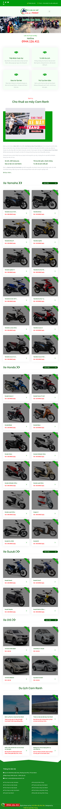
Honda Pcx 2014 (9, 541)
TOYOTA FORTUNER (10, 648)
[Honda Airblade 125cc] (16, 471)
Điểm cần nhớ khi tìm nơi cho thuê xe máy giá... (14, 748)
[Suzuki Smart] (16, 568)
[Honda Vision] (16, 442)
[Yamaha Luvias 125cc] (16, 315)
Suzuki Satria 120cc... (39, 609)
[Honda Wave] (45, 413)
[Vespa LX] (45, 500)
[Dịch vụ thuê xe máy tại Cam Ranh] (16, 705)
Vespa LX (35, 512)
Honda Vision (8, 454)
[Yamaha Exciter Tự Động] (45, 286)
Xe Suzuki (9, 551)
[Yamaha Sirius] (45, 199)
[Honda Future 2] (16, 384)
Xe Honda (9, 367)
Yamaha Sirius (37, 212)
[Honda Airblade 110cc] (45, 442)
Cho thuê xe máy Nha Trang (40, 790)
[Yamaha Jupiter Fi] (16, 257)
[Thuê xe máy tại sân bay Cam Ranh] (45, 705)
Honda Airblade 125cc (11, 483)
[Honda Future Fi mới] (45, 384)
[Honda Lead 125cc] (16, 500)
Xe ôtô (7, 619)
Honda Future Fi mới (39, 396)
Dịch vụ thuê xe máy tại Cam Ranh (14, 717)
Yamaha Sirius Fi (9, 241)
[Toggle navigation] (49, 11)
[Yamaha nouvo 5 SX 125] (16, 199)
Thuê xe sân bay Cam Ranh (40, 785)
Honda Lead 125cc (10, 512)
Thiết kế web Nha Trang (30, 808)
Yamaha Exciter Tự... (39, 299)
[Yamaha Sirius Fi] (16, 228)
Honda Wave (36, 425)
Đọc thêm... (8, 172)
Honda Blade (8, 425)
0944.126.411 (32, 3)
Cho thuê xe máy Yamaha (11, 782)
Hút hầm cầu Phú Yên (38, 805)
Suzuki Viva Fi (37, 580)
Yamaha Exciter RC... (39, 270)
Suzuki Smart (8, 580)
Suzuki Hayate (9, 609)
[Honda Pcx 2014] (16, 529)
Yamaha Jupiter (37, 241)
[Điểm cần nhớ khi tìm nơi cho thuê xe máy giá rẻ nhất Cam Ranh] (16, 735)
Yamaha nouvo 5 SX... (11, 212)
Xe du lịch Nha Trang (38, 782)
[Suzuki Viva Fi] (45, 568)
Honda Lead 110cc (38, 483)
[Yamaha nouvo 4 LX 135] (16, 344)
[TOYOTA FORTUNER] (16, 636)
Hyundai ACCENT (38, 677)
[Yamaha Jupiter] (45, 228)
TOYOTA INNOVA (9, 677)
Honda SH (36, 541)
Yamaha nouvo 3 (38, 328)
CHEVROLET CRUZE (38, 648)
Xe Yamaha (10, 183)
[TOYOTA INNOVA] (16, 665)
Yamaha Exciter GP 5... (11, 299)
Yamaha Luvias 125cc (11, 328)
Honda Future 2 (9, 396)
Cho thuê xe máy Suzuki (10, 787)
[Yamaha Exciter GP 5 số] (16, 286)
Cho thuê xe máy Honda (10, 785)
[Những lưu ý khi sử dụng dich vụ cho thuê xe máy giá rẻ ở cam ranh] (45, 735)
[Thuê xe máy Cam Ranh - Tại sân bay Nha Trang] (30, 11)
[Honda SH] (45, 529)
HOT (27, 192)
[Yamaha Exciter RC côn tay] (45, 257)
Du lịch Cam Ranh (30, 688)
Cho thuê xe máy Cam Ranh (11, 790)
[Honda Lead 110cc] (45, 471)
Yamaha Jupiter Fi (10, 270)
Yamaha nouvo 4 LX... (11, 357)
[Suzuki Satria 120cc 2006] (45, 597)
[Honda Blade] (16, 413)
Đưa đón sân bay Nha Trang (40, 793)
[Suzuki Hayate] (16, 597)
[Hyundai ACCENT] (45, 665)
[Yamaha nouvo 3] (45, 315)
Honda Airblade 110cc (39, 454)
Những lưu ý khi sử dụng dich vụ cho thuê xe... (42, 748)
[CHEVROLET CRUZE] (45, 636)
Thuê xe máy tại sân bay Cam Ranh (43, 717)
